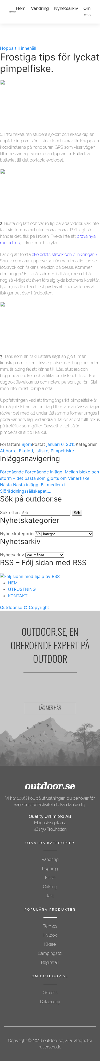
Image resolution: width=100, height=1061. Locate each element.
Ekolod (26, 450)
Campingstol (50, 953)
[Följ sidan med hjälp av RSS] (30, 576)
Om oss (50, 992)
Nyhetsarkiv (66, 8)
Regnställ (50, 962)
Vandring (40, 8)
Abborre (8, 450)
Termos (50, 926)
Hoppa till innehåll (18, 48)
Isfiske (41, 450)
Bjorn (27, 444)
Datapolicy (50, 1001)
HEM (13, 582)
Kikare (50, 944)
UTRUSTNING (22, 589)
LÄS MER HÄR (50, 708)
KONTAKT (17, 595)
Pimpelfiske (62, 450)
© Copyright (36, 607)
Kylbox (50, 935)
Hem (21, 8)
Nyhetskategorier (17, 533)
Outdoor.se (11, 607)
